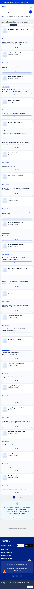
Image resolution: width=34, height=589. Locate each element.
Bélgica (12, 568)
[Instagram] (17, 576)
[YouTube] (21, 576)
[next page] (22, 497)
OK (30, 586)
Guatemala (15, 570)
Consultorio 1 (5, 38)
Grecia (8, 568)
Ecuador (25, 568)
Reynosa (13, 25)
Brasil (20, 570)
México (16, 568)
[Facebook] (13, 576)
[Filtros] (2, 16)
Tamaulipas (5, 25)
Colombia (20, 568)
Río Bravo (21, 25)
